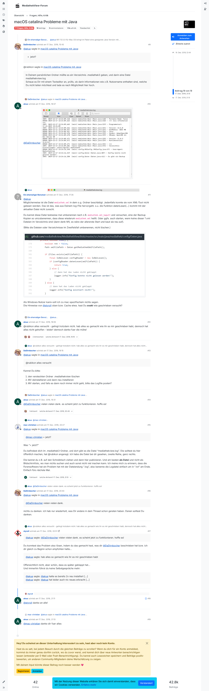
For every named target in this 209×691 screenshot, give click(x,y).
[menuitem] (205, 3)
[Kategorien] (3, 9)
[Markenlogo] (17, 5)
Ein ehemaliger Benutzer (38, 40)
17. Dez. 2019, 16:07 (47, 104)
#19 (149, 619)
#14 (149, 400)
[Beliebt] (3, 26)
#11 (149, 195)
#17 (149, 531)
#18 (149, 598)
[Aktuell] (3, 15)
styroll (26, 531)
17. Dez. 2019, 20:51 (48, 531)
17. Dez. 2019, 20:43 (55, 491)
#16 (149, 491)
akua (25, 104)
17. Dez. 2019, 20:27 (56, 425)
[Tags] (3, 20)
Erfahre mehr (88, 684)
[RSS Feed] (94, 28)
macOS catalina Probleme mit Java (59, 48)
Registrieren (23, 671)
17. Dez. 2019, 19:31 (47, 400)
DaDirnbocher (29, 44)
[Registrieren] (205, 9)
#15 (149, 425)
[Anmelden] (205, 3)
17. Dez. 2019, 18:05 (47, 322)
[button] (3, 682)
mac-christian (29, 425)
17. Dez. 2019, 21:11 (47, 598)
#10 (149, 104)
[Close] (147, 643)
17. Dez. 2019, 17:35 (65, 195)
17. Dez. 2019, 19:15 (55, 350)
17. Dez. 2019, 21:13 (47, 619)
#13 (149, 350)
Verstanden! (146, 683)
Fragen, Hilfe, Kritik (25, 28)
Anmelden (37, 671)
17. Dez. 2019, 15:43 (55, 44)
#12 (149, 322)
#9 (149, 44)
